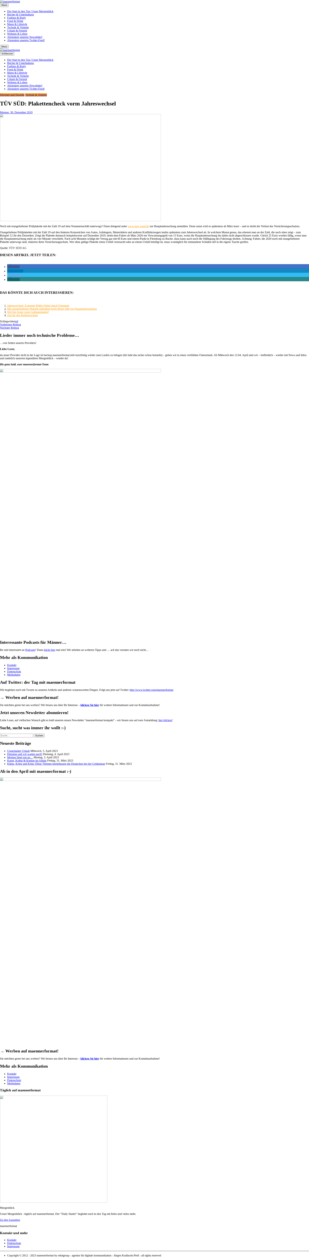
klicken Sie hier (89, 705)
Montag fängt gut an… (20, 757)
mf (16, 321)
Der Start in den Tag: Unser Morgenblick (30, 11)
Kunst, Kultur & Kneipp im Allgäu (26, 760)
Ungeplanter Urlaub (18, 750)
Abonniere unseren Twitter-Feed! (26, 40)
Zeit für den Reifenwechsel (22, 315)
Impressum (13, 668)
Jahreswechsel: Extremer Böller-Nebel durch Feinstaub (38, 305)
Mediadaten (13, 674)
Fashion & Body (16, 17)
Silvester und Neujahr (12, 94)
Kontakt (11, 665)
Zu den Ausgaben (10, 1219)
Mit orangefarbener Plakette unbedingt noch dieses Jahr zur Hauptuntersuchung (52, 308)
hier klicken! (165, 720)
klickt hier (49, 649)
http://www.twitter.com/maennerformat (151, 689)
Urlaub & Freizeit (17, 30)
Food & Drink (15, 20)
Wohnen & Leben (17, 33)
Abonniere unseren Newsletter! (24, 37)
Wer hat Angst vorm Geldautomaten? (28, 312)
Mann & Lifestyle (17, 24)
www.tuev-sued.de (138, 226)
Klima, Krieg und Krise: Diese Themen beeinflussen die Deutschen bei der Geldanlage (56, 763)
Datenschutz (14, 671)
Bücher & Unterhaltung (20, 14)
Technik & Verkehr (18, 27)
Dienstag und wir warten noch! (24, 754)
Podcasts (30, 649)
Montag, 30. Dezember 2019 (16, 112)
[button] (13, 266)
